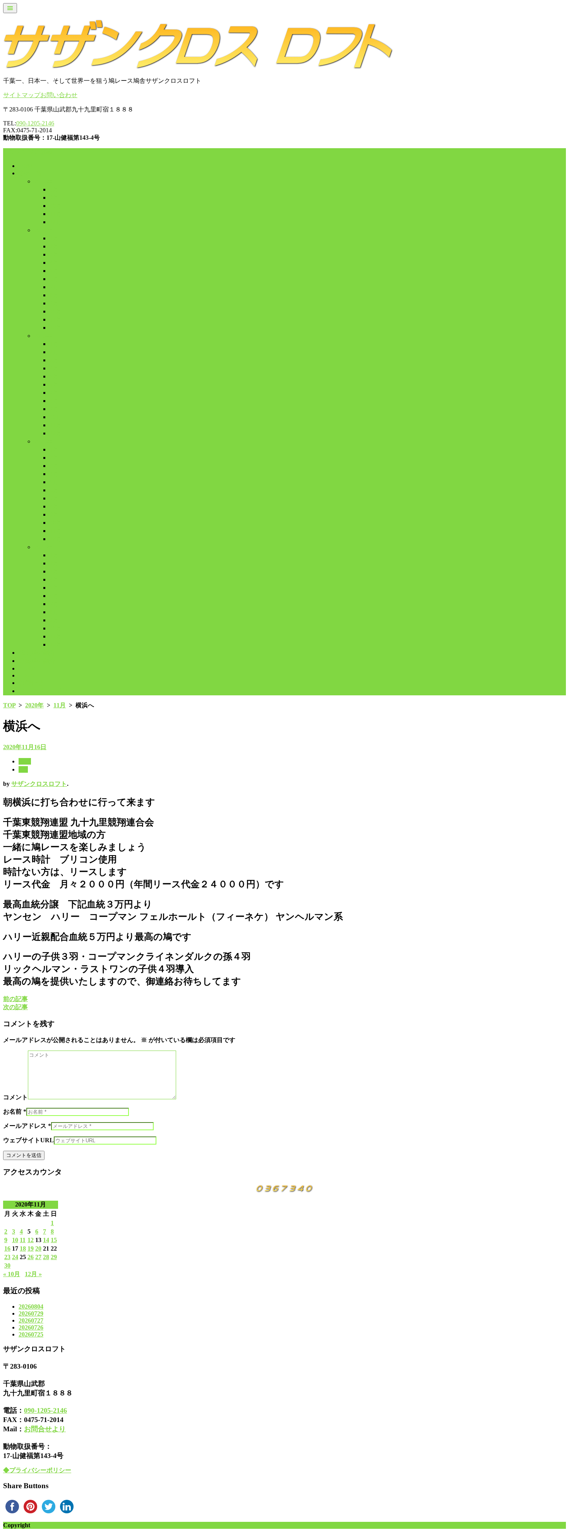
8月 (54, 189)
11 (23, 1240)
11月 (56, 213)
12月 (56, 222)
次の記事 (15, 1007)
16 (7, 1248)
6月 (54, 279)
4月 (54, 262)
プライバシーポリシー (50, 691)
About (27, 668)
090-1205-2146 (35, 123)
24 (15, 1257)
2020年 (43, 441)
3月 (54, 254)
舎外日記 (31, 173)
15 (54, 1240)
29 (54, 1257)
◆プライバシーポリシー (37, 1470)
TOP (9, 705)
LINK (26, 675)
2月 (54, 246)
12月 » (33, 1274)
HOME (28, 166)
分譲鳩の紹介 (37, 660)
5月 (54, 270)
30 (7, 1265)
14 (46, 1240)
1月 (54, 238)
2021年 (43, 547)
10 (15, 1240)
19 (30, 1248)
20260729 (31, 1313)
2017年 (43, 181)
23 (7, 1257)
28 (46, 1257)
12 (30, 1240)
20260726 (31, 1327)
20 (38, 1248)
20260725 (31, 1334)
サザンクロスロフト (39, 783)
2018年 (43, 230)
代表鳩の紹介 (37, 652)
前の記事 (15, 999)
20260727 (31, 1320)
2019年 (43, 335)
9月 (54, 197)
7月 (54, 287)
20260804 (31, 1306)
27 (38, 1257)
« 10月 (11, 1274)
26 (30, 1257)
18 (23, 1248)
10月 (56, 205)
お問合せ (31, 682)
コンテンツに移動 (28, 152)
